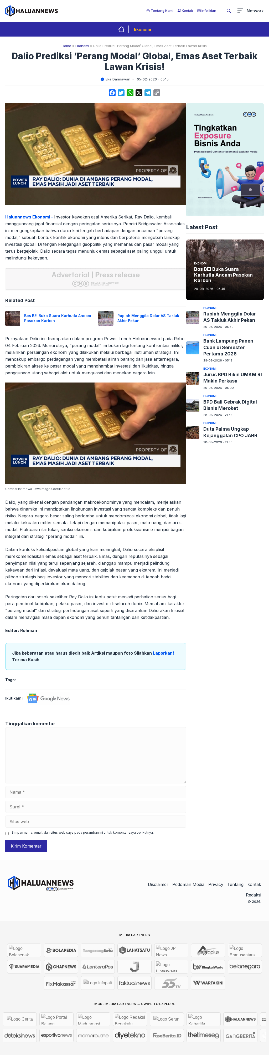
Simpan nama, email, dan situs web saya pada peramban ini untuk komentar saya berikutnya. (83, 832)
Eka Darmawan (118, 79)
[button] (229, 10)
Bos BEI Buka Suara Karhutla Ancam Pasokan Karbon (223, 274)
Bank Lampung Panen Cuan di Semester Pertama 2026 (228, 347)
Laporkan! (163, 653)
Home (66, 46)
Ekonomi (142, 29)
